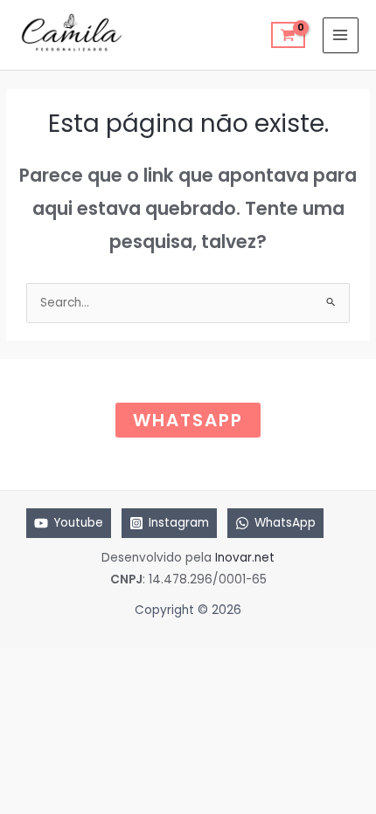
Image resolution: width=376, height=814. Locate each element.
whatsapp (188, 420)
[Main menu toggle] (341, 35)
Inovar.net (245, 557)
